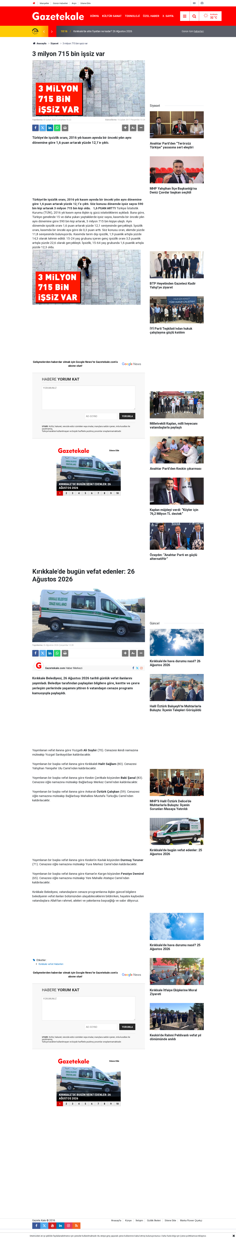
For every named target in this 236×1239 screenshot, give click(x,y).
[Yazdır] (65, 128)
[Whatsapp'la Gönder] (57, 128)
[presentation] (44, 31)
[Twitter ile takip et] (137, 668)
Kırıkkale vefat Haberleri (51, 964)
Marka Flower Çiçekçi (191, 1220)
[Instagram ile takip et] (141, 668)
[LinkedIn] (50, 128)
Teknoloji (132, 16)
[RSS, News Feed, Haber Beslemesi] (76, 1225)
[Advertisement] (17, 85)
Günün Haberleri (60, 3)
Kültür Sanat (112, 16)
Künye (128, 1220)
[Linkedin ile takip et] (60, 1225)
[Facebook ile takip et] (133, 668)
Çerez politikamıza (188, 1236)
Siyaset (54, 43)
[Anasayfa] (34, 3)
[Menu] (185, 16)
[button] (125, 128)
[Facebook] (35, 128)
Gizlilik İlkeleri (154, 1220)
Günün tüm (193, 31)
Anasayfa (41, 43)
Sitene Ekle (85, 3)
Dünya (94, 16)
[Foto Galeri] (202, 3)
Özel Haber (151, 16)
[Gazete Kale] (58, 15)
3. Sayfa (168, 16)
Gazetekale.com (55, 668)
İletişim (139, 1220)
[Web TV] (194, 3)
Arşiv (74, 3)
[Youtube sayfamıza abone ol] (52, 1225)
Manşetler (44, 3)
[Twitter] (42, 128)
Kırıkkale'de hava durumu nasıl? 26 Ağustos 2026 (100, 31)
